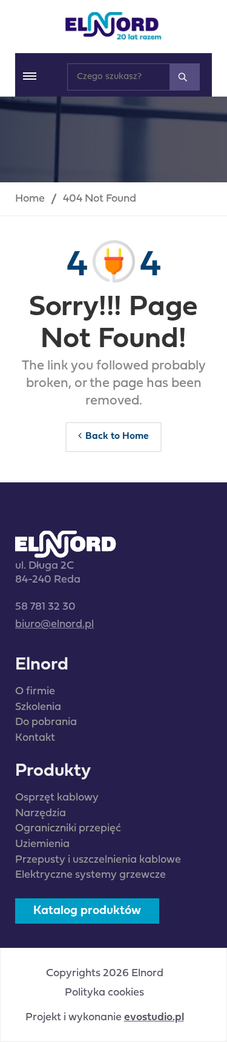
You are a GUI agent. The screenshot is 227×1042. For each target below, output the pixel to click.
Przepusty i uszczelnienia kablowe (98, 860)
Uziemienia (42, 844)
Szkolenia (38, 707)
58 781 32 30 (45, 607)
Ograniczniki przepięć (68, 828)
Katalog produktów (87, 911)
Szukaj (184, 77)
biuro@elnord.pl (54, 624)
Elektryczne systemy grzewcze (90, 875)
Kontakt (35, 738)
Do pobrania (46, 722)
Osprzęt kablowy (57, 798)
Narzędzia (40, 813)
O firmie (35, 691)
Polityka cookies (104, 993)
